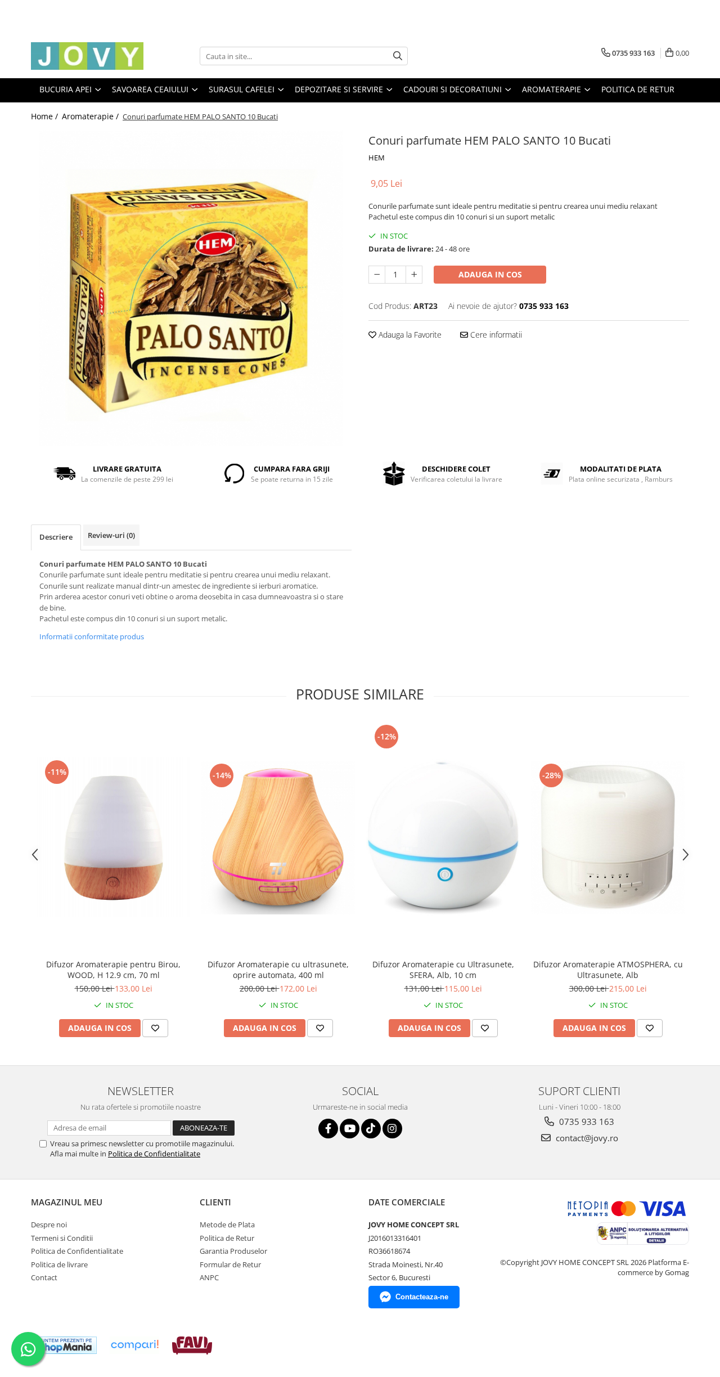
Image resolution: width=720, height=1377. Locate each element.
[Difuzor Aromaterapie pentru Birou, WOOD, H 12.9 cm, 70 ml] (113, 837)
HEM (376, 157)
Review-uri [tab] (111, 535)
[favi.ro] (192, 1345)
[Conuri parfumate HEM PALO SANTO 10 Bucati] (191, 288)
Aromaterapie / (91, 116)
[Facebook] (328, 1128)
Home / (45, 116)
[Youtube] (349, 1128)
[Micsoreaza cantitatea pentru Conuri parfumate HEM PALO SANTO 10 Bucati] (376, 275)
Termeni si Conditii (62, 1238)
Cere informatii (495, 334)
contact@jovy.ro (586, 1137)
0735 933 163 (585, 1121)
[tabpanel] (191, 288)
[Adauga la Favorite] (155, 1028)
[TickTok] (371, 1128)
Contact (44, 1277)
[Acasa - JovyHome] (87, 56)
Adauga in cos (490, 274)
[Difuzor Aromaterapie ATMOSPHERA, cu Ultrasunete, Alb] (608, 837)
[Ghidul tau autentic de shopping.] (134, 1345)
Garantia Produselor (233, 1251)
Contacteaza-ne (421, 1297)
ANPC (209, 1277)
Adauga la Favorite (409, 334)
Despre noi (49, 1224)
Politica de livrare (59, 1264)
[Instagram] (392, 1128)
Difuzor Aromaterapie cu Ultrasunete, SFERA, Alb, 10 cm (443, 969)
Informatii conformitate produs (91, 636)
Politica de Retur (637, 89)
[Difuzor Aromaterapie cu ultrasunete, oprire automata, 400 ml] (278, 837)
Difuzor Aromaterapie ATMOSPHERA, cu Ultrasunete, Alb (608, 969)
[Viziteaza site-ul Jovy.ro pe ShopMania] (65, 1345)
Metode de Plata (227, 1224)
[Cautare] (398, 56)
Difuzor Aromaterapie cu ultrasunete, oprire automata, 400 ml (278, 969)
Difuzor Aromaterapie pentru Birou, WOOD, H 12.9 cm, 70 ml (113, 969)
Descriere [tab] (56, 537)
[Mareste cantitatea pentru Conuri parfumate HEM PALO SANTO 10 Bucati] (414, 275)
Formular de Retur (230, 1264)
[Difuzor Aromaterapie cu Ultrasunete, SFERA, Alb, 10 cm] (443, 837)
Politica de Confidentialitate (154, 1154)
